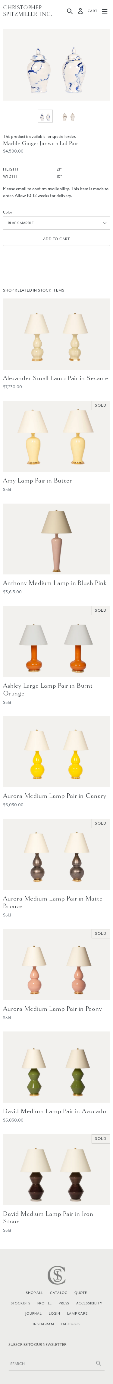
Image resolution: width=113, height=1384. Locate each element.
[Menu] (104, 11)
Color (7, 212)
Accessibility (89, 1303)
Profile (44, 1303)
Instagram (43, 1324)
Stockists (20, 1303)
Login (54, 1313)
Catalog (58, 1293)
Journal (33, 1313)
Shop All (34, 1293)
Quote (80, 1293)
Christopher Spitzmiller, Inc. (27, 11)
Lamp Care (77, 1313)
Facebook (70, 1324)
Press (64, 1303)
